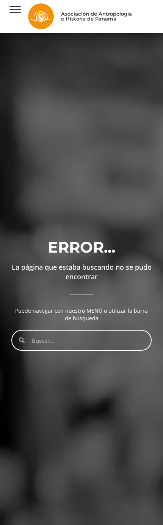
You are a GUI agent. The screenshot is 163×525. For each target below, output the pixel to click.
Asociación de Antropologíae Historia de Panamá (96, 16)
